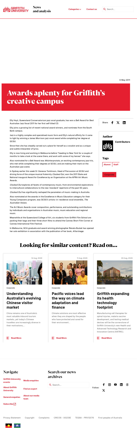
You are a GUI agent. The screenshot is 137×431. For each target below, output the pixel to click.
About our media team (31, 397)
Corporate (109, 174)
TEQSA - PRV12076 (84, 417)
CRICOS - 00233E (62, 417)
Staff (115, 164)
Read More (16, 338)
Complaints (44, 417)
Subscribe (8, 404)
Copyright (29, 417)
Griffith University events (12, 380)
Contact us (91, 9)
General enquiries (11, 397)
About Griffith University (10, 389)
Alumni (107, 164)
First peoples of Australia (110, 417)
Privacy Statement (12, 417)
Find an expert (30, 389)
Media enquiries (31, 380)
